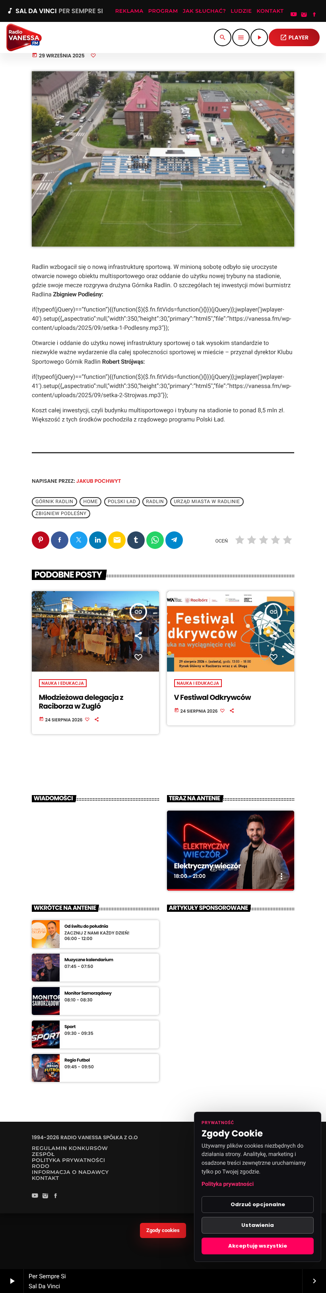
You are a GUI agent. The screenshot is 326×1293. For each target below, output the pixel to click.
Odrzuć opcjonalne (258, 1204)
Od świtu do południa (86, 926)
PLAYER (294, 37)
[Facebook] (314, 15)
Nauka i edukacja (63, 683)
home (90, 501)
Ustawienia (257, 1225)
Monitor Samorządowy (88, 993)
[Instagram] (304, 15)
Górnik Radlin (54, 501)
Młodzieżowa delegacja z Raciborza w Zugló (81, 702)
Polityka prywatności (228, 1184)
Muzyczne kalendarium (88, 959)
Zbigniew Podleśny (60, 513)
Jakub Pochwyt (98, 481)
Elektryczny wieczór (207, 866)
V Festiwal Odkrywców (212, 698)
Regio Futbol (77, 1060)
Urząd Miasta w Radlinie (207, 501)
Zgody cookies (163, 1230)
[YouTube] (294, 15)
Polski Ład (122, 501)
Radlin (155, 501)
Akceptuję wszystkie (257, 1246)
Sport (70, 1026)
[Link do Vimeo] (24, 37)
